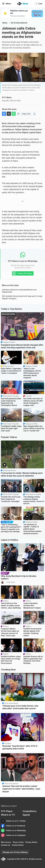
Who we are (6, 842)
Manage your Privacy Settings (15, 852)
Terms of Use (18, 842)
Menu (8, 3)
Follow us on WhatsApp (16, 830)
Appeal (26, 815)
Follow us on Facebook (15, 826)
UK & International (19, 23)
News (4, 23)
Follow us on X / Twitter (16, 821)
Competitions (29, 811)
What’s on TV (8, 815)
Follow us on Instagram (16, 835)
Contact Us (5, 845)
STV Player (7, 811)
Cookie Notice (18, 845)
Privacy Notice (31, 842)
